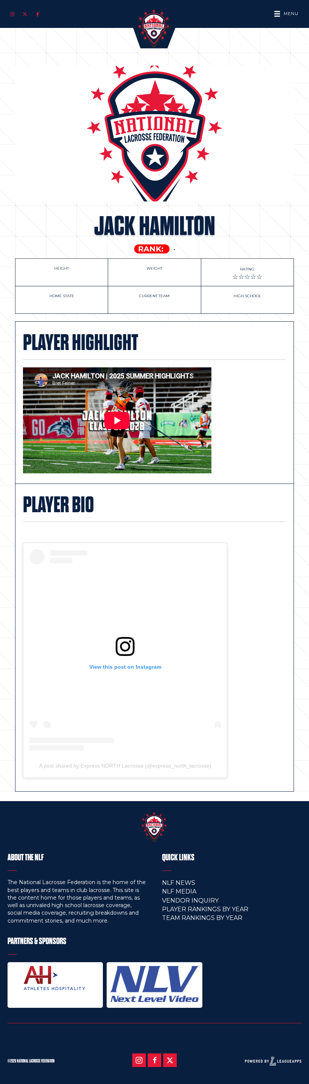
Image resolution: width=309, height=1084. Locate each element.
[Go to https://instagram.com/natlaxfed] (12, 14)
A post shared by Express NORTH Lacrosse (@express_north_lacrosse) (125, 766)
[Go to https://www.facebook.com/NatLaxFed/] (154, 1060)
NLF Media (179, 891)
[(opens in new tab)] (55, 977)
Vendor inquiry (190, 900)
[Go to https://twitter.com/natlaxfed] (24, 14)
